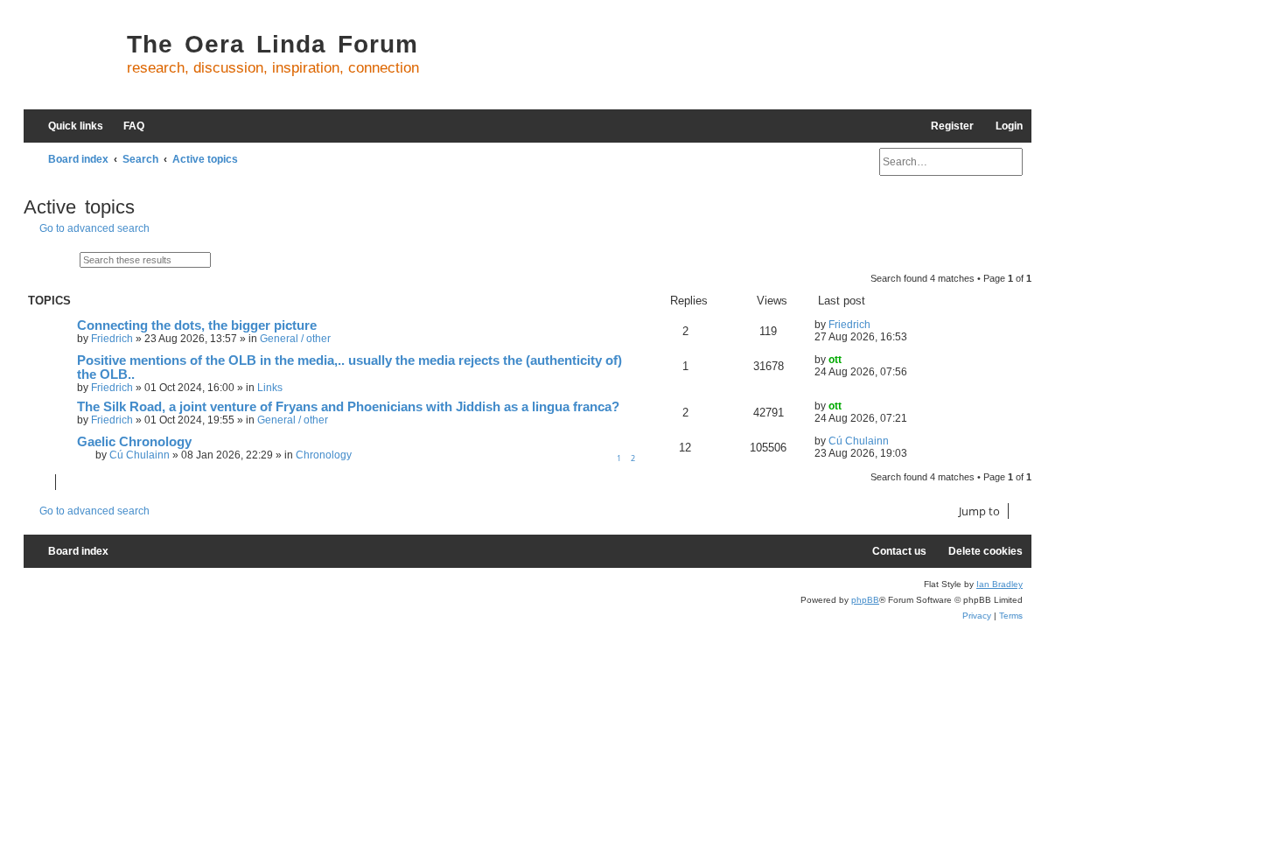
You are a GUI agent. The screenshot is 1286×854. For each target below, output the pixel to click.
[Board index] (71, 61)
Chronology (324, 455)
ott (835, 360)
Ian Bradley (999, 584)
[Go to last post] (878, 324)
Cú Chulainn (139, 455)
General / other (295, 338)
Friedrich (112, 338)
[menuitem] (126, 126)
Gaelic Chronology (134, 442)
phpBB (865, 600)
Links (270, 388)
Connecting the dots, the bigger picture (197, 325)
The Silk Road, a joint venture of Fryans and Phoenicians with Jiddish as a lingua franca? (348, 407)
